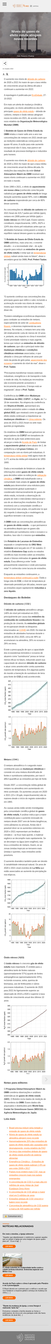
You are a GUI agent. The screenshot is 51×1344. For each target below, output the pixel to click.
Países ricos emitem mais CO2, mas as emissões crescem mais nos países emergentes (27, 1175)
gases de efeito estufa (23, 111)
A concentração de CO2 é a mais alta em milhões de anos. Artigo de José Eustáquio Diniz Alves (28, 1185)
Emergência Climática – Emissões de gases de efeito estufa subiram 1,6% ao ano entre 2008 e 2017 (27, 1164)
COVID (22, 630)
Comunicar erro (13, 1216)
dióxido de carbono (36, 79)
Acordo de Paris (29, 442)
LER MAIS (9, 1246)
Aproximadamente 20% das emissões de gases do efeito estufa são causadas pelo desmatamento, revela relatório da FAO (28, 1144)
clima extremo (35, 419)
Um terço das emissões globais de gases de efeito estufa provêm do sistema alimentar (28, 1154)
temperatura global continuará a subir (21, 578)
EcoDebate (37, 95)
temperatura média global (16, 456)
